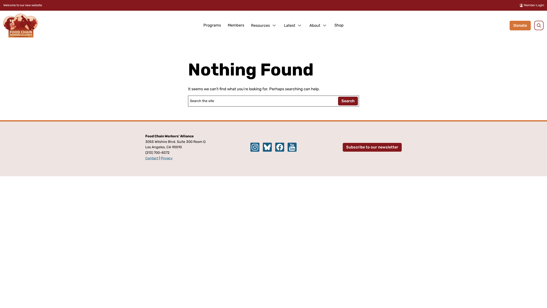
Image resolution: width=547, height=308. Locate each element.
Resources (260, 25)
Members (236, 25)
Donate (520, 25)
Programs (212, 25)
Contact (151, 158)
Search (347, 101)
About (314, 25)
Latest (289, 25)
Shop (339, 25)
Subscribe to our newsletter (372, 147)
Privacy (167, 158)
